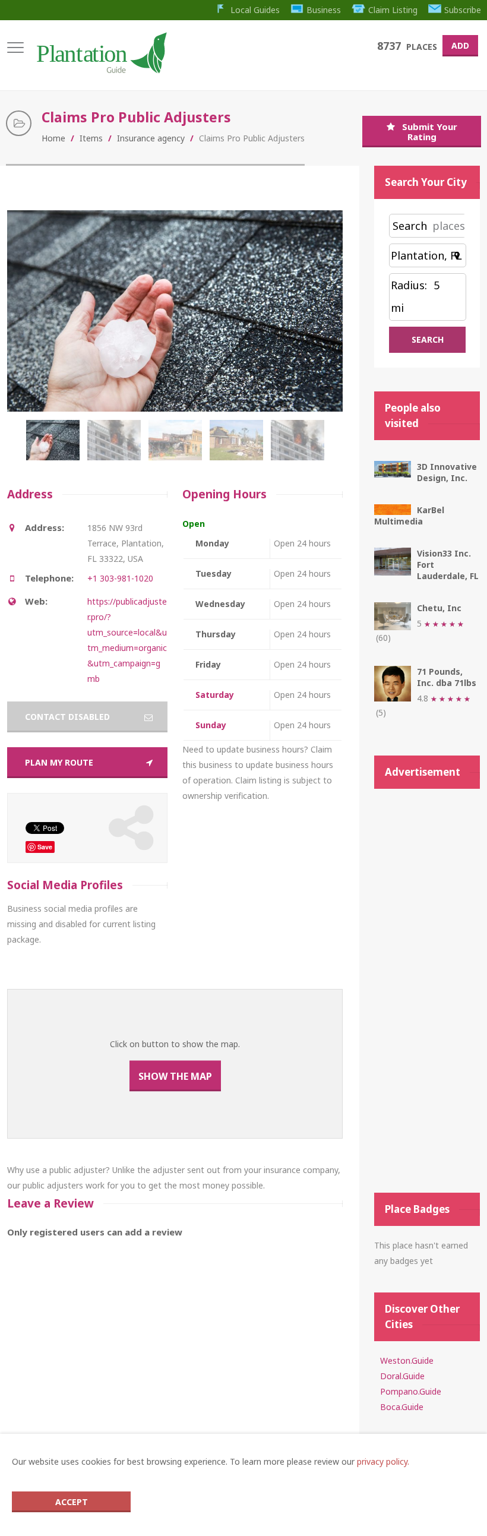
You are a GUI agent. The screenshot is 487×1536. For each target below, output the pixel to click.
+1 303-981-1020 (120, 578)
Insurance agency (151, 138)
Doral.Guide (402, 1376)
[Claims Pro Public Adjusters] (55, 446)
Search (410, 226)
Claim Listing (393, 9)
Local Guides (255, 9)
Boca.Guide (401, 1406)
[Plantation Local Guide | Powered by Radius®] (100, 69)
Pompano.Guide (410, 1391)
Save (44, 846)
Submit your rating (429, 132)
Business (323, 9)
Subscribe (462, 9)
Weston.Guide (407, 1360)
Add (460, 45)
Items (91, 138)
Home (53, 138)
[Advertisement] (427, 991)
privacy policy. (383, 1461)
